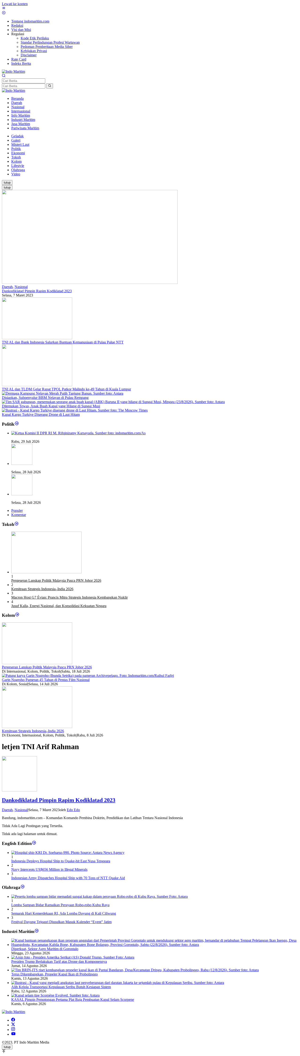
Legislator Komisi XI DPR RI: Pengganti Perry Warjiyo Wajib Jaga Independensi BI (73, 498)
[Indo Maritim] (13, 71)
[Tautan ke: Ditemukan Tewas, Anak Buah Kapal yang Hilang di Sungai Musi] (113, 402)
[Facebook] (13, 1020)
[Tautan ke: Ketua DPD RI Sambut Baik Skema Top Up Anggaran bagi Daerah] (21, 464)
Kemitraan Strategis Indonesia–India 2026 (42, 589)
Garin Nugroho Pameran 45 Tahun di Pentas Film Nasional (46, 680)
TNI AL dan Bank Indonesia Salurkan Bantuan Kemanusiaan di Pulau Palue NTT (63, 342)
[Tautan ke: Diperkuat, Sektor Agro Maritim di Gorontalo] (154, 945)
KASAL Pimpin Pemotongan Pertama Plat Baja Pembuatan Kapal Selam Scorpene (72, 1000)
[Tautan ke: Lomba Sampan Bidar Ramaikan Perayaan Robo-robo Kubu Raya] (99, 896)
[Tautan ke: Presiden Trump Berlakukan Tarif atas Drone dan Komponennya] (72, 957)
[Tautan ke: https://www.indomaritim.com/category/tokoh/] (16, 524)
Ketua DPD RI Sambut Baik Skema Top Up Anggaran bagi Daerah (61, 468)
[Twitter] (13, 1025)
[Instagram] (13, 1030)
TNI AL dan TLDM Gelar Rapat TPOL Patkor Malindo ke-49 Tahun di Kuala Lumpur (66, 389)
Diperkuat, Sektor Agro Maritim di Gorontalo (44, 949)
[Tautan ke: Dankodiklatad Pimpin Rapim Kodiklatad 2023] (90, 283)
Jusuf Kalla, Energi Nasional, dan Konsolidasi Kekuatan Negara (58, 606)
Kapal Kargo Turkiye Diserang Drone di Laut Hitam (41, 414)
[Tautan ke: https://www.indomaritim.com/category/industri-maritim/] (36, 931)
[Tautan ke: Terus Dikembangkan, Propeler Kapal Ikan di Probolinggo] (135, 970)
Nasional (21, 287)
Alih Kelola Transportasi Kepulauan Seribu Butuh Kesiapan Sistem (61, 987)
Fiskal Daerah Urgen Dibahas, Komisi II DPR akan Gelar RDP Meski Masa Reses (72, 437)
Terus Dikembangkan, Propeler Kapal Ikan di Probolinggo (54, 974)
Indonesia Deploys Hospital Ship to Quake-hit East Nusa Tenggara (60, 861)
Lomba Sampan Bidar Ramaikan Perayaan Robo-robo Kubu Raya (60, 905)
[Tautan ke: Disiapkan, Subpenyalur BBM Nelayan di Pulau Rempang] (62, 393)
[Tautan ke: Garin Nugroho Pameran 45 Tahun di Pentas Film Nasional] (88, 676)
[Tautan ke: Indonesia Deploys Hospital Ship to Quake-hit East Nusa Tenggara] (67, 853)
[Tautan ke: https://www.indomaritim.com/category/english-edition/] (34, 843)
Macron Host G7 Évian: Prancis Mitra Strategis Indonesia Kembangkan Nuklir (69, 597)
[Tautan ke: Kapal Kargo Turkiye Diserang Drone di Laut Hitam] (75, 410)
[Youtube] (13, 1034)
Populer (17, 511)
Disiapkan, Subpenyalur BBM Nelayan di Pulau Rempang (45, 398)
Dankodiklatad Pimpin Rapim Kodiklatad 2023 (37, 291)
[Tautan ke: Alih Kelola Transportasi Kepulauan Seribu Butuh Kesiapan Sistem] (117, 983)
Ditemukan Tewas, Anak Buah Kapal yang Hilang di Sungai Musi (51, 406)
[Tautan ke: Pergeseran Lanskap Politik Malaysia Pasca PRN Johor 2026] (46, 572)
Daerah (7, 287)
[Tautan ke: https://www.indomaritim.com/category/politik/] (17, 424)
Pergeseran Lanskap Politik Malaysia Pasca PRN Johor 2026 (56, 580)
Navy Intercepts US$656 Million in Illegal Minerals (49, 869)
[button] (49, 86)
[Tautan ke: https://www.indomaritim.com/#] (22, 887)
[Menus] (4, 9)
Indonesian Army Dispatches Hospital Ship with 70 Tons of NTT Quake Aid (68, 878)
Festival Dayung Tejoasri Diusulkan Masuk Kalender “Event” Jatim (61, 922)
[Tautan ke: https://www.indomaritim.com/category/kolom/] (17, 615)
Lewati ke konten (15, 4)
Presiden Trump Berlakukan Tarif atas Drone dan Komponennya (59, 962)
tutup (7, 182)
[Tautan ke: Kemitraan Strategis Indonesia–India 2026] (37, 727)
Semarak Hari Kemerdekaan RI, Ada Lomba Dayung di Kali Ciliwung (63, 913)
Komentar (18, 515)
